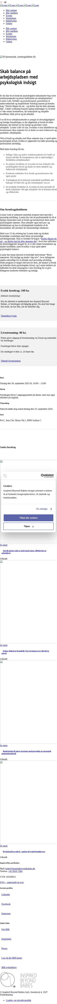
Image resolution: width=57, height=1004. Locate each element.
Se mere (3, 545)
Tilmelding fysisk (9, 316)
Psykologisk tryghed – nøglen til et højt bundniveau (24, 851)
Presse (4, 948)
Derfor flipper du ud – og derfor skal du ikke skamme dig (28, 240)
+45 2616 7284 (15, 871)
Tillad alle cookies (28, 518)
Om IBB (5, 929)
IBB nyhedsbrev (9, 967)
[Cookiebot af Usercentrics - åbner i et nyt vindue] (41, 476)
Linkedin (5, 894)
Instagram (6, 913)
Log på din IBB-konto (11, 958)
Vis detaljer (42, 509)
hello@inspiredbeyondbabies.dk (20, 868)
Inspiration (6, 939)
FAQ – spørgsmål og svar (12, 882)
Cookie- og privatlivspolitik (18, 1000)
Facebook (6, 904)
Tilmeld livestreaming (11, 361)
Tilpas (27, 526)
